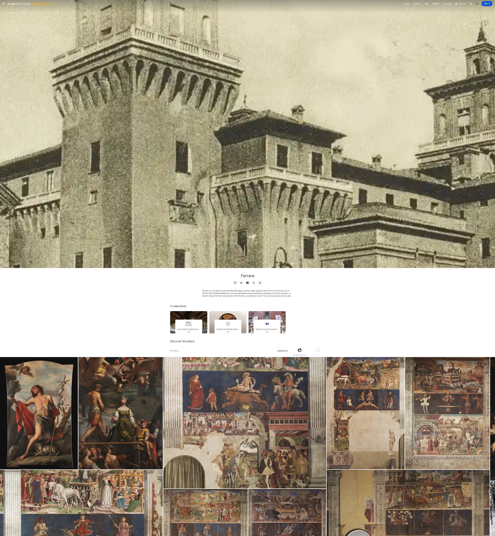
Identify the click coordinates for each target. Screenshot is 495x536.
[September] (447, 413)
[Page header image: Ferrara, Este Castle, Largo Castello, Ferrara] (247, 134)
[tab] (299, 350)
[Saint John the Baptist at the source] (39, 413)
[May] (366, 413)
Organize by (282, 351)
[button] (4, 4)
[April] (244, 423)
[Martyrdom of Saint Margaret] (120, 413)
